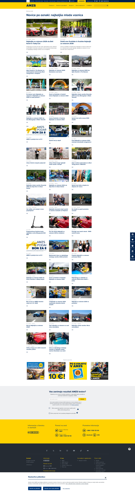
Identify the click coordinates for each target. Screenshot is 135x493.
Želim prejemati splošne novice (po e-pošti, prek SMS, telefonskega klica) (63, 409)
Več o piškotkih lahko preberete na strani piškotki (77, 483)
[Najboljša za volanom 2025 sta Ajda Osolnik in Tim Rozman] (82, 61)
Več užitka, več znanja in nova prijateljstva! (35, 210)
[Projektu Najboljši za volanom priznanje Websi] (82, 246)
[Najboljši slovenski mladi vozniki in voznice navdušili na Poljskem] (59, 200)
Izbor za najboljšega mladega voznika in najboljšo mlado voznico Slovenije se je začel (57, 349)
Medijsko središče (83, 460)
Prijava (82, 399)
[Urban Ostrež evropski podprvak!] (36, 153)
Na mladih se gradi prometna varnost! (80, 210)
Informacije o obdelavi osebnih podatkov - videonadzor (100, 465)
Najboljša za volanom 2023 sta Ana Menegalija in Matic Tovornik (35, 119)
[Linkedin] (60, 451)
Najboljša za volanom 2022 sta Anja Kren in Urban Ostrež (58, 186)
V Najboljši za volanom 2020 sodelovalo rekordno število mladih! (57, 303)
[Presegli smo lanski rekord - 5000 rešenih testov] (82, 222)
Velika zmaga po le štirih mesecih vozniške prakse (36, 348)
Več (27, 52)
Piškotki (97, 460)
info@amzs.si (29, 464)
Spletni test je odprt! (55, 140)
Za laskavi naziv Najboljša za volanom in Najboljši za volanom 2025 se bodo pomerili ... (35, 95)
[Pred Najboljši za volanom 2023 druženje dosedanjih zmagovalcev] (82, 131)
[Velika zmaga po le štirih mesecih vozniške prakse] (36, 338)
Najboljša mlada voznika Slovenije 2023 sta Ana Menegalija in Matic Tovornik (82, 95)
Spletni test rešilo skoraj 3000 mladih (80, 119)
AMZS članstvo (65, 462)
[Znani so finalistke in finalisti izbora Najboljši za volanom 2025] (59, 85)
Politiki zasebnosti (75, 404)
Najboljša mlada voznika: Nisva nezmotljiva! (81, 326)
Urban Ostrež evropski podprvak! (35, 163)
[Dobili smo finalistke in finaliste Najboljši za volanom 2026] (76, 28)
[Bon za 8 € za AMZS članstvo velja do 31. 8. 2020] (36, 292)
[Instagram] (67, 451)
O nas (62, 458)
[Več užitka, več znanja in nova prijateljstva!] (36, 200)
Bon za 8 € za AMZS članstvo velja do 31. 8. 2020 (34, 302)
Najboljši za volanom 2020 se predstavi (80, 302)
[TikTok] (81, 451)
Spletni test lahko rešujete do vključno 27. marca (80, 186)
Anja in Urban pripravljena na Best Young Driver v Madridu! (82, 163)
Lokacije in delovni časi (67, 465)
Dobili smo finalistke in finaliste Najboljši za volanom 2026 (75, 42)
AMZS (63, 460)
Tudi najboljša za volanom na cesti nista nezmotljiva (59, 326)
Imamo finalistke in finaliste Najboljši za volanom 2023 (57, 119)
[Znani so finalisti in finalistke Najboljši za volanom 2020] (59, 268)
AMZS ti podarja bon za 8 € (34, 139)
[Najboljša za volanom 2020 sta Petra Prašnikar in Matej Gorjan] (36, 268)
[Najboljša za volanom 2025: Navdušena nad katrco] (59, 61)
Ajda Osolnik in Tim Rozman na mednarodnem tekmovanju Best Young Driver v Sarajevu (35, 71)
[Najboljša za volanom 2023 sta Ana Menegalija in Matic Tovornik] (36, 109)
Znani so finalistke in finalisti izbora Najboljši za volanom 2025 (58, 95)
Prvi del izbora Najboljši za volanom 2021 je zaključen (57, 232)
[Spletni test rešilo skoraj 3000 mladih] (82, 109)
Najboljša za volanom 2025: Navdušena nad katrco (57, 71)
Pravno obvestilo (99, 468)
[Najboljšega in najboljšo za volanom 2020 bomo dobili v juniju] (82, 268)
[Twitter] (53, 451)
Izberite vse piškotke (35, 488)
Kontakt (28, 458)
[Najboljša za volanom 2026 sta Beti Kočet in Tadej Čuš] (42, 28)
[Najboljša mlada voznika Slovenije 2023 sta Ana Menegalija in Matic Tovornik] (82, 85)
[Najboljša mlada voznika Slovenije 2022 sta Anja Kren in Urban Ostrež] (36, 176)
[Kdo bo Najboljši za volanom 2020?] (36, 316)
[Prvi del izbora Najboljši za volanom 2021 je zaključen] (59, 222)
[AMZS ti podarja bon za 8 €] (36, 130)
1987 (51, 466)
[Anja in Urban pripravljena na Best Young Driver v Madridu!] (82, 153)
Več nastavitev (66, 488)
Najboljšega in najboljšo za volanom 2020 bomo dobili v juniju (80, 279)
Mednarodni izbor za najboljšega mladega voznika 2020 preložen (58, 256)
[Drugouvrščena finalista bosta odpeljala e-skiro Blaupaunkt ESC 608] (36, 222)
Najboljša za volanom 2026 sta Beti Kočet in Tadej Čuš (39, 42)
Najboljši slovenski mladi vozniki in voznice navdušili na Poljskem (58, 210)
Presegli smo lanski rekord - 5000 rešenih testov (81, 232)
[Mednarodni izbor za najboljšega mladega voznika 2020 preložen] (59, 246)
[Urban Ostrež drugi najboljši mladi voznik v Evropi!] (59, 153)
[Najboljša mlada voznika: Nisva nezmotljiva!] (82, 316)
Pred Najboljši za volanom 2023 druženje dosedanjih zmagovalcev (81, 141)
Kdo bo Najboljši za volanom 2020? (34, 326)
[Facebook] (47, 451)
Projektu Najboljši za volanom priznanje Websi (80, 256)
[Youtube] (74, 451)
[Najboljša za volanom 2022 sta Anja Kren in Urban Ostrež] (59, 176)
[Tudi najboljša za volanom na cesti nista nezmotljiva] (59, 316)
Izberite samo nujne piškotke (51, 488)
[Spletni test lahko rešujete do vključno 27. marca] (82, 176)
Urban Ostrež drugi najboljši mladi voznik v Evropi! (57, 163)
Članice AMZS (65, 463)
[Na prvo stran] (31, 5)
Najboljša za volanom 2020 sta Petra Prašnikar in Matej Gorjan (35, 278)
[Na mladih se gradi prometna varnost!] (82, 200)
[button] (107, 5)
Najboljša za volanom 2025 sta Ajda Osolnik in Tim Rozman (81, 71)
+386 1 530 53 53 (52, 468)
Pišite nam (64, 467)
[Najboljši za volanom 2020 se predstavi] (82, 292)
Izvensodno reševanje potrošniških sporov (100, 470)
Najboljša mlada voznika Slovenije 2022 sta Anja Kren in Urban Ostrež (36, 186)
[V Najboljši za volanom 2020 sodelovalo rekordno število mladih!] (59, 292)
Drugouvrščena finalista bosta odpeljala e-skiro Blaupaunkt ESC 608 (36, 233)
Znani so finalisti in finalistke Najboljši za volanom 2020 (57, 278)
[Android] (87, 451)
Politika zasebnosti (100, 462)
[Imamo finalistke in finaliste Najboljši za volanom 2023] (59, 109)
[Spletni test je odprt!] (59, 131)
